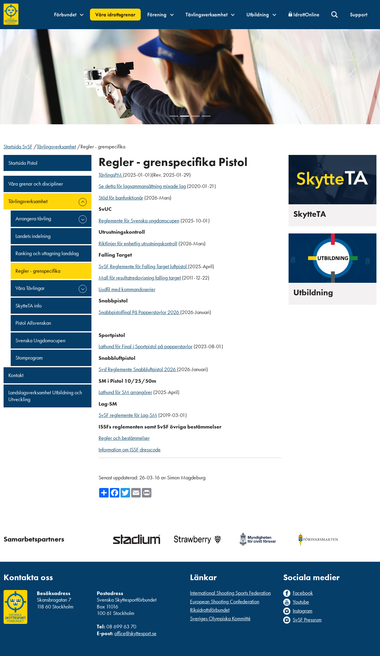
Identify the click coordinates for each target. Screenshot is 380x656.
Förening (157, 14)
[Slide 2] (184, 116)
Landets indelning (32, 236)
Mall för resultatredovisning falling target (140, 277)
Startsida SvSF (18, 146)
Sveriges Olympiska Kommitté (220, 618)
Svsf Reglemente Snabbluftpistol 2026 (138, 369)
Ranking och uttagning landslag (47, 253)
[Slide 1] (174, 116)
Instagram (302, 611)
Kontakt (15, 375)
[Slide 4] (206, 116)
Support (358, 14)
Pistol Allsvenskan (33, 322)
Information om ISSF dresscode (130, 449)
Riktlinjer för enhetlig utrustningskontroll (138, 243)
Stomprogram (29, 357)
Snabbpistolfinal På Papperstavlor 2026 (139, 312)
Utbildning (258, 14)
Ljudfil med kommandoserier (127, 289)
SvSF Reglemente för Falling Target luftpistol (143, 266)
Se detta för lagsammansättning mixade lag (142, 186)
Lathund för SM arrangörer (125, 392)
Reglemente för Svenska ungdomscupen (139, 220)
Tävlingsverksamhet (207, 14)
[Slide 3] (195, 116)
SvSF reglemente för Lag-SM (128, 415)
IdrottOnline (306, 14)
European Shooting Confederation (224, 601)
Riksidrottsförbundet (209, 609)
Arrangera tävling (33, 218)
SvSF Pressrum (307, 619)
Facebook (303, 593)
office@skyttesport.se (135, 633)
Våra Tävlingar (30, 288)
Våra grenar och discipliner (35, 183)
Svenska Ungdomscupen (40, 340)
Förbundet (65, 14)
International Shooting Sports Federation (230, 592)
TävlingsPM (111, 174)
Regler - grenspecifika (37, 270)
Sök (334, 15)
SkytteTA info (28, 305)
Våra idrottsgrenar (115, 14)
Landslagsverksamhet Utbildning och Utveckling (45, 396)
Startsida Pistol (22, 162)
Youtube (301, 602)
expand (83, 202)
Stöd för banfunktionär (121, 197)
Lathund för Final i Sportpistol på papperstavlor (145, 346)
